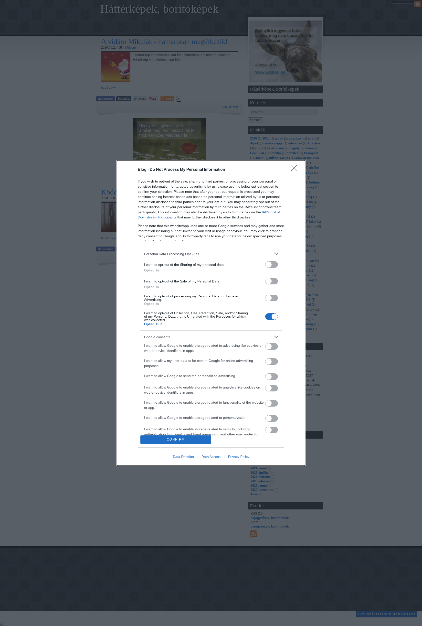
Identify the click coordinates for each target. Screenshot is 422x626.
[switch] (271, 264)
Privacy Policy (238, 457)
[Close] (295, 169)
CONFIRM (176, 439)
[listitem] (211, 253)
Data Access (211, 457)
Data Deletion (183, 457)
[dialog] (211, 313)
